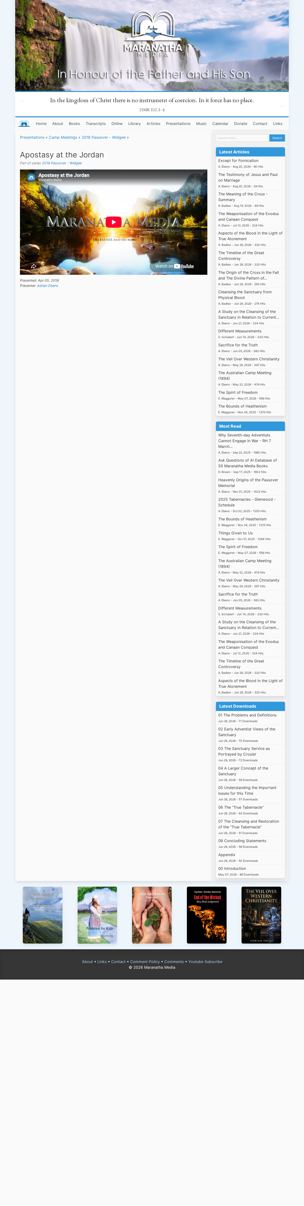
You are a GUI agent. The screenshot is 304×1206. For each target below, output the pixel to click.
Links (277, 123)
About (57, 123)
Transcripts (96, 123)
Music (201, 123)
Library (134, 123)
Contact (260, 123)
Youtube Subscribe (205, 961)
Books (74, 123)
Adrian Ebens (47, 286)
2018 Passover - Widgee (104, 137)
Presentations (178, 123)
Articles (153, 123)
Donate (240, 123)
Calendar (220, 123)
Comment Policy (145, 961)
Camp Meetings (63, 137)
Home (41, 123)
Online (117, 123)
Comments (174, 961)
